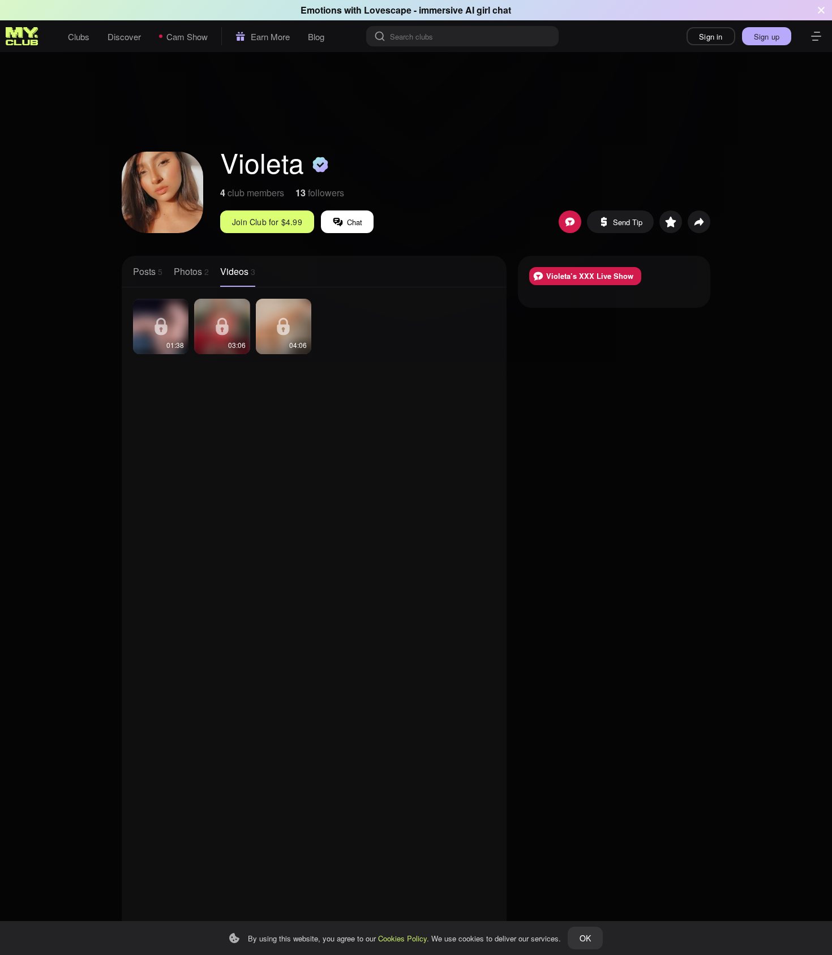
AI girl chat (488, 9)
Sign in (710, 36)
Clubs (78, 36)
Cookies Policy (402, 938)
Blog (316, 36)
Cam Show (187, 36)
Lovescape (387, 9)
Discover (124, 36)
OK (585, 938)
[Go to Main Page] (22, 36)
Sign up (766, 36)
